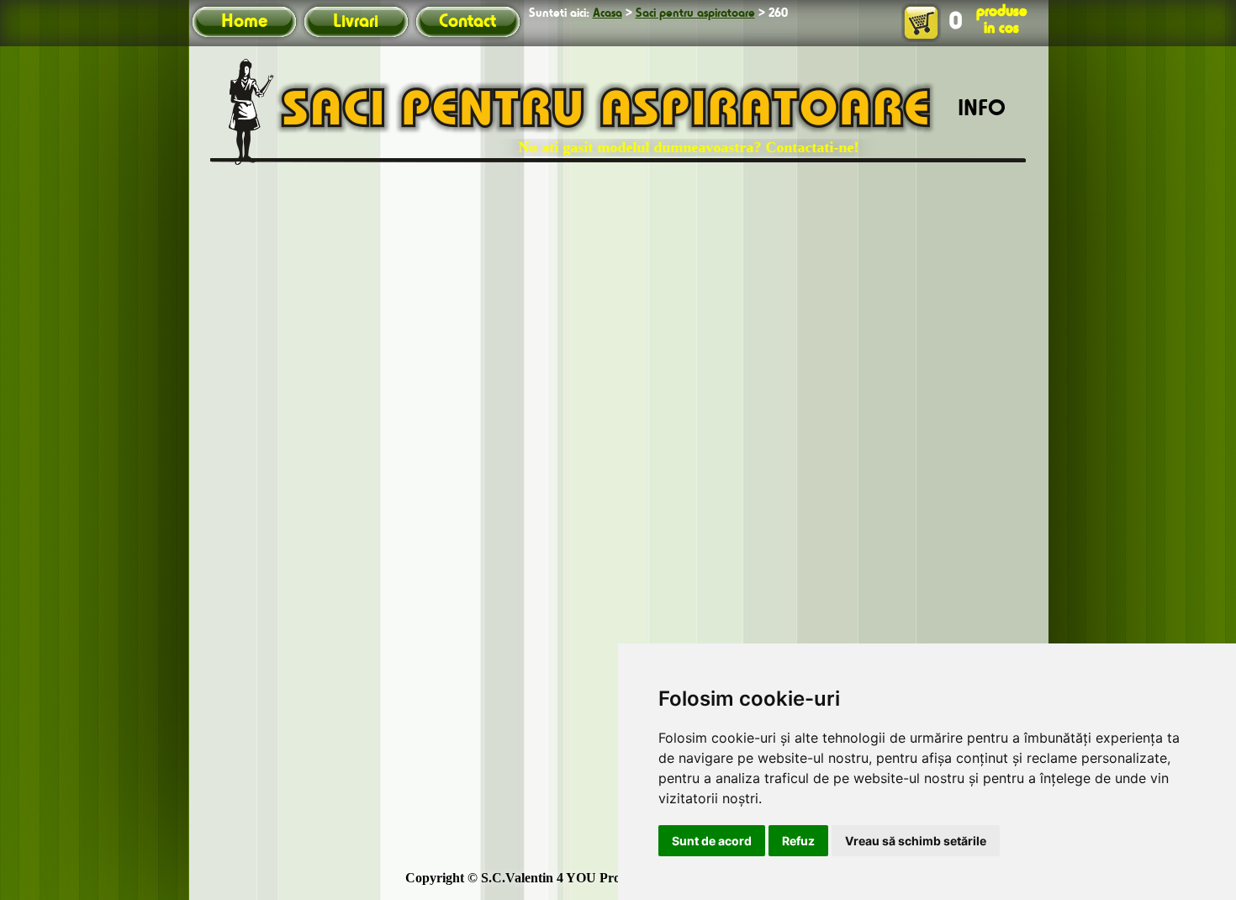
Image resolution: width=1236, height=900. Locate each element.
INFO (982, 109)
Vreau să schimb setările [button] (915, 841)
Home (244, 22)
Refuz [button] (798, 841)
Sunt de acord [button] (712, 841)
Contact (467, 22)
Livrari (355, 22)
